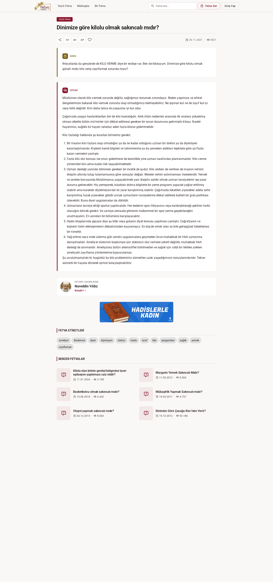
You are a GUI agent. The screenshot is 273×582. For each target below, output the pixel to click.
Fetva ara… (162, 5)
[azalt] (75, 39)
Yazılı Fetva (65, 6)
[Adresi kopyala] (67, 39)
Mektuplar (83, 6)
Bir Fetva (100, 6)
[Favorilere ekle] (89, 39)
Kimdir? (79, 290)
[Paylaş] (60, 39)
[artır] (82, 39)
